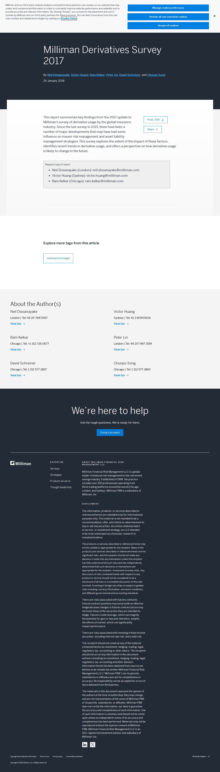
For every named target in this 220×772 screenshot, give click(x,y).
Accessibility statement (74, 756)
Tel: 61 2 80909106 (138, 318)
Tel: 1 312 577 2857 (35, 369)
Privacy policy (58, 756)
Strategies (56, 474)
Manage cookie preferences (168, 7)
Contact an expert (110, 432)
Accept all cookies (168, 25)
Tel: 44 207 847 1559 (138, 343)
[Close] (214, 16)
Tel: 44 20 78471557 (35, 318)
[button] (84, 744)
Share (150, 129)
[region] (110, 16)
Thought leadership (61, 487)
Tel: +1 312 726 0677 (36, 343)
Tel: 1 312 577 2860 (138, 369)
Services (55, 468)
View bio (15, 324)
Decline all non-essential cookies (168, 16)
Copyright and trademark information (23, 756)
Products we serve (60, 481)
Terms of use (44, 756)
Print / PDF (153, 119)
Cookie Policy (69, 18)
